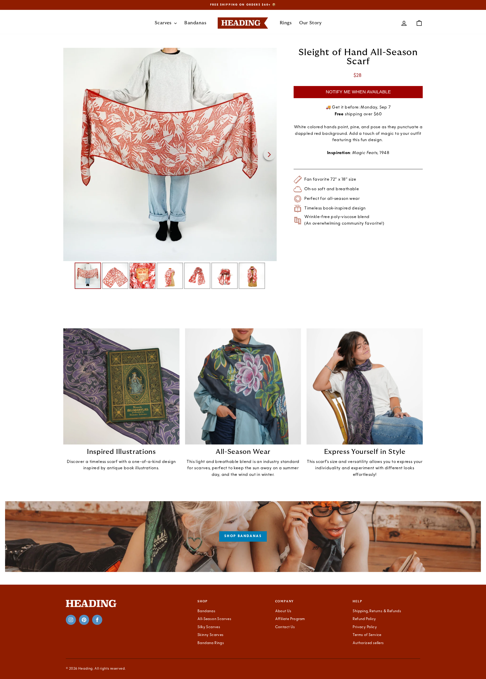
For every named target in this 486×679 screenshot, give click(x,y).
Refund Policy (364, 619)
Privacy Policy (365, 627)
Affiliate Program (290, 619)
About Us (283, 611)
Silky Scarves (208, 627)
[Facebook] (97, 620)
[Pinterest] (84, 620)
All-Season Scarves (214, 619)
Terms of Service (367, 635)
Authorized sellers (368, 643)
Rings (286, 23)
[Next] (269, 154)
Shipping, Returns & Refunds (377, 611)
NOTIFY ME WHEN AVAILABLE (358, 91)
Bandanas (195, 23)
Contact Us (285, 627)
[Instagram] (71, 620)
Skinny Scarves (210, 635)
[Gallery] (170, 169)
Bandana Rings (210, 643)
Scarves (164, 23)
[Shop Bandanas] (243, 536)
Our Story (310, 23)
